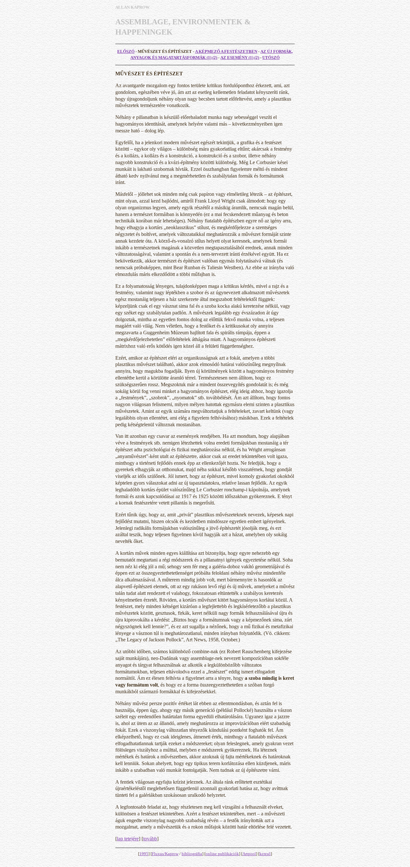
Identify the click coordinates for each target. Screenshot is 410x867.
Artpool (249, 853)
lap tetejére (128, 838)
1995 (143, 853)
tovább (150, 838)
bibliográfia (192, 853)
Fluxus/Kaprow (165, 853)
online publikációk (222, 853)
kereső (265, 853)
